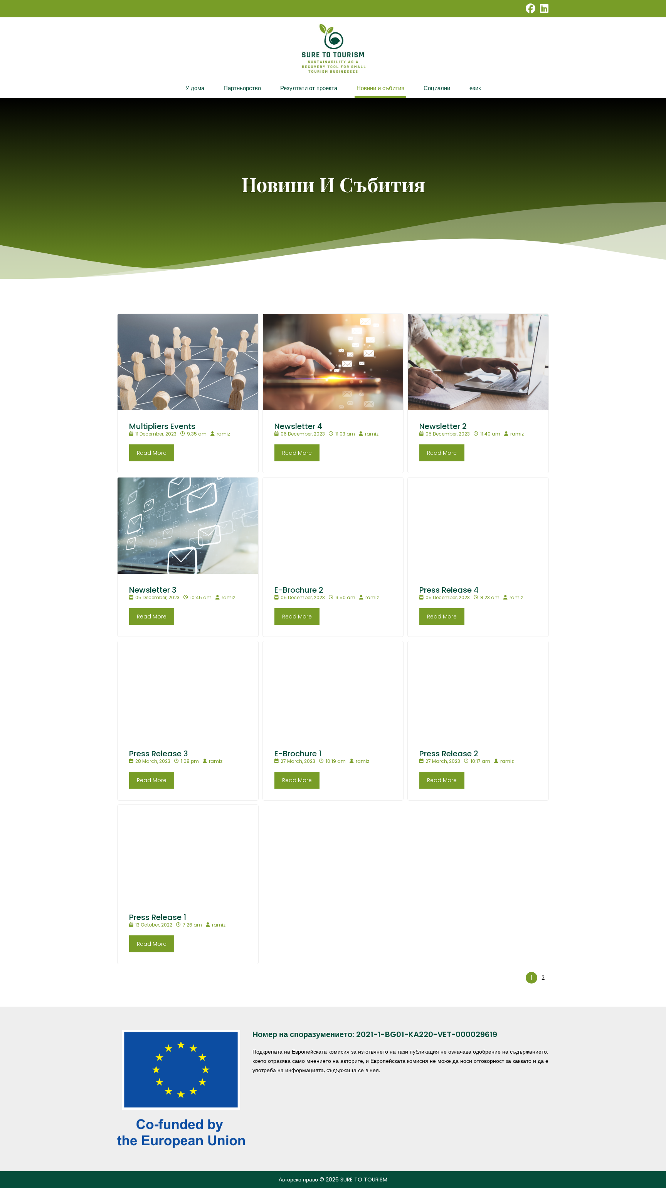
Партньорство (242, 88)
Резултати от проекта (308, 88)
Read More (151, 453)
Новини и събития (380, 88)
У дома (194, 88)
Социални (437, 88)
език (475, 88)
